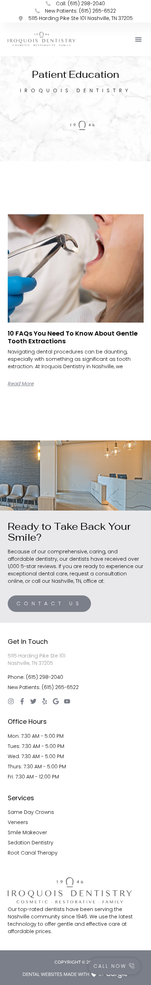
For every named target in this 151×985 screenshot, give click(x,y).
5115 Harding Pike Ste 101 (36, 655)
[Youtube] (67, 701)
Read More (21, 383)
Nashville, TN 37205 (30, 663)
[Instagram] (11, 701)
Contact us (49, 603)
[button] (138, 39)
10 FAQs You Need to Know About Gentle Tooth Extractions (73, 337)
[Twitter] (33, 701)
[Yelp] (44, 701)
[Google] (56, 701)
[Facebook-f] (22, 701)
